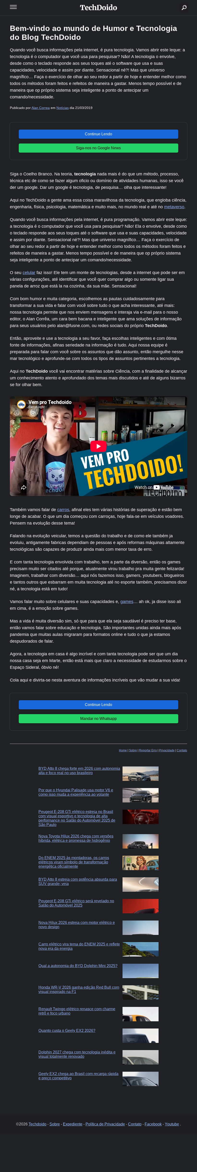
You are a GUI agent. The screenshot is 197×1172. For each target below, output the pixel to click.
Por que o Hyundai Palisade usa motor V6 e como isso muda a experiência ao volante (75, 792)
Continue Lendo (98, 134)
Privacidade (167, 750)
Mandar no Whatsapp (98, 719)
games (126, 601)
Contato (182, 750)
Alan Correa (40, 108)
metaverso (174, 206)
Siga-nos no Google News (98, 148)
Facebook (153, 1124)
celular (29, 272)
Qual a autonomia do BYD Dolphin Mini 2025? (77, 966)
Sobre (133, 750)
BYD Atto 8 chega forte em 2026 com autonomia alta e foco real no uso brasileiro (79, 770)
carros (63, 509)
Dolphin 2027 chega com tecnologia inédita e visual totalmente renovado (77, 1054)
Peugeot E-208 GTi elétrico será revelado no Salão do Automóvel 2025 (76, 903)
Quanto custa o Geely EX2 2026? (66, 1030)
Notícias (62, 108)
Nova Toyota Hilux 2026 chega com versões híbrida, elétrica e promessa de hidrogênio (75, 838)
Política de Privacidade (105, 1124)
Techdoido (37, 1124)
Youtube (172, 1124)
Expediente (72, 1124)
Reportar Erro (148, 750)
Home (123, 750)
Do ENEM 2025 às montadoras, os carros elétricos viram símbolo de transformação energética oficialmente (73, 862)
